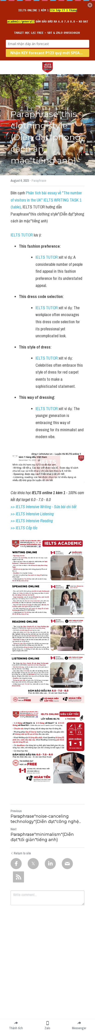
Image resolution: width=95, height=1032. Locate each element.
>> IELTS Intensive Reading (32, 521)
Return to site (22, 853)
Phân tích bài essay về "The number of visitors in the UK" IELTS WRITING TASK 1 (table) (47, 200)
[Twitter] (33, 863)
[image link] (47, 67)
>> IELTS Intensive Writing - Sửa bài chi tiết (43, 507)
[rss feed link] (18, 876)
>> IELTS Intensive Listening (32, 514)
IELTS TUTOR (22, 235)
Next (13, 829)
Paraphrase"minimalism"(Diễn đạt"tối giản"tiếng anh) (42, 837)
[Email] (67, 863)
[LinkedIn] (50, 863)
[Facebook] (16, 863)
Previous (16, 811)
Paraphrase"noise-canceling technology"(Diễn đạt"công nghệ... (46, 819)
